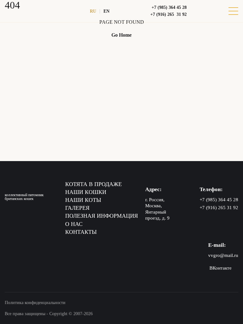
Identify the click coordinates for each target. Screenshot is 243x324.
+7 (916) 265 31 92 (168, 14)
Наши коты (83, 200)
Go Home (121, 35)
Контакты (81, 232)
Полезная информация (101, 216)
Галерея (77, 208)
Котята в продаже (93, 184)
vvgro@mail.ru (223, 255)
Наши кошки (85, 192)
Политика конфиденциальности (35, 302)
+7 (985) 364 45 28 (169, 7)
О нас (74, 224)
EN (106, 11)
